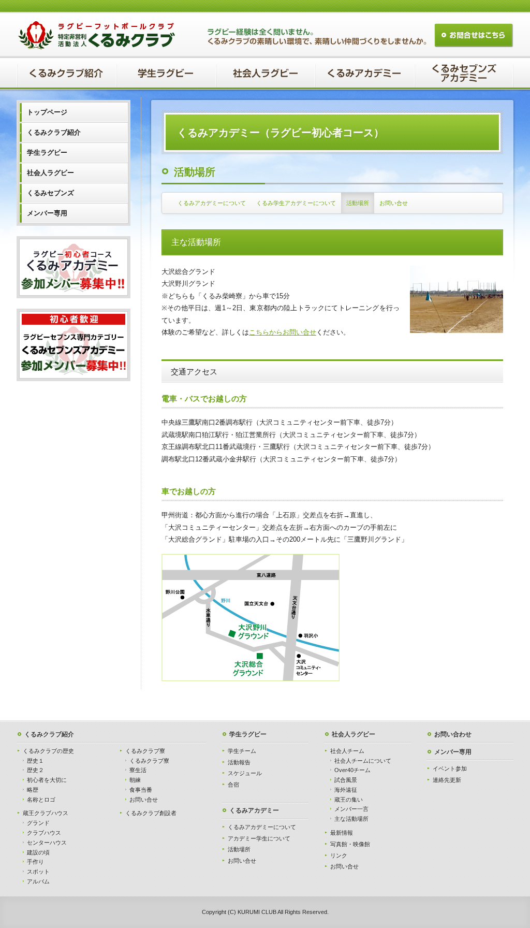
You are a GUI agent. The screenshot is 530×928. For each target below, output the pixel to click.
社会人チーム (347, 751)
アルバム (38, 881)
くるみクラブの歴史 (48, 751)
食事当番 (140, 790)
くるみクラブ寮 (145, 751)
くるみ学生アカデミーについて (296, 203)
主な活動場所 (351, 819)
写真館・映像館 (350, 844)
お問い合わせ (453, 734)
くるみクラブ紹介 (49, 734)
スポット (38, 871)
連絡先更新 (447, 780)
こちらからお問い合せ (282, 332)
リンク (338, 855)
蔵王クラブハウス (45, 813)
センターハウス (47, 842)
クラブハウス (44, 833)
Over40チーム (352, 770)
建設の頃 (38, 852)
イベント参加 (450, 768)
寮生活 (137, 770)
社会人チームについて (362, 761)
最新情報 (341, 833)
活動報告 (239, 762)
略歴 (32, 790)
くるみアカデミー (254, 810)
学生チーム (242, 751)
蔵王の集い (348, 799)
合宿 (233, 784)
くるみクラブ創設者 (150, 813)
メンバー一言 (351, 809)
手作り (35, 862)
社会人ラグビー (353, 734)
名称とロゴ (41, 799)
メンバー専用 (453, 752)
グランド (38, 823)
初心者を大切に (47, 780)
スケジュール (245, 773)
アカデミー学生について (259, 838)
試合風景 (345, 780)
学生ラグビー (248, 734)
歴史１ (35, 761)
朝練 (135, 780)
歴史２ (35, 770)
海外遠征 (345, 790)
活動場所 (357, 203)
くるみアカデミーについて (212, 203)
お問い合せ (393, 203)
